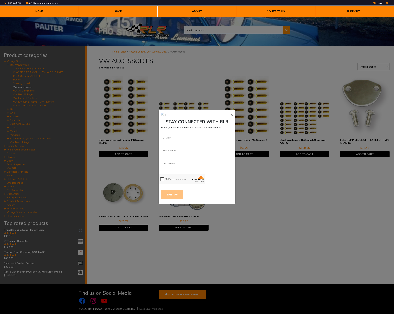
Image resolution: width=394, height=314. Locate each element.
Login (379, 3)
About (197, 11)
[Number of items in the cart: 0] (387, 3)
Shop (118, 11)
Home (39, 11)
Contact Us (276, 11)
